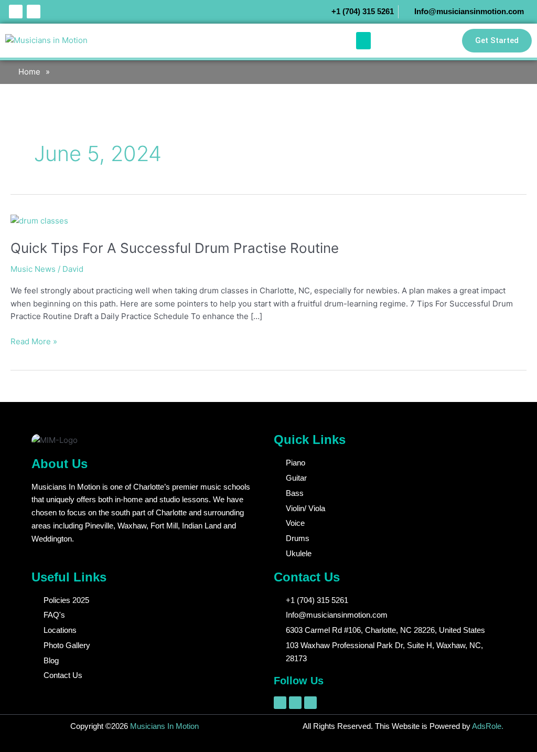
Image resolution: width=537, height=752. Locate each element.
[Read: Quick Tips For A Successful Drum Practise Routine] (39, 221)
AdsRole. (487, 726)
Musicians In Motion (163, 726)
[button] (363, 40)
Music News (33, 269)
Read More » (33, 340)
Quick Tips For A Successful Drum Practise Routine (174, 248)
